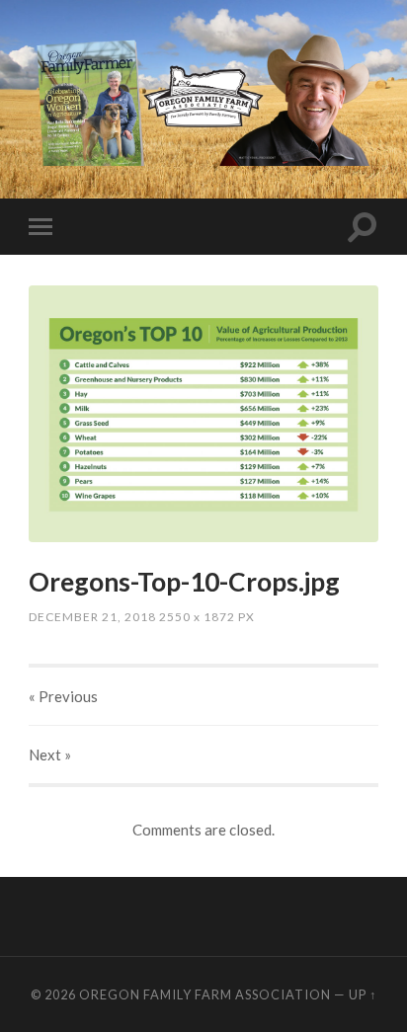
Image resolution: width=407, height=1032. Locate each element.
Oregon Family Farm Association (205, 994)
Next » (50, 754)
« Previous (63, 696)
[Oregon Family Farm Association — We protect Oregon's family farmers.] (203, 98)
